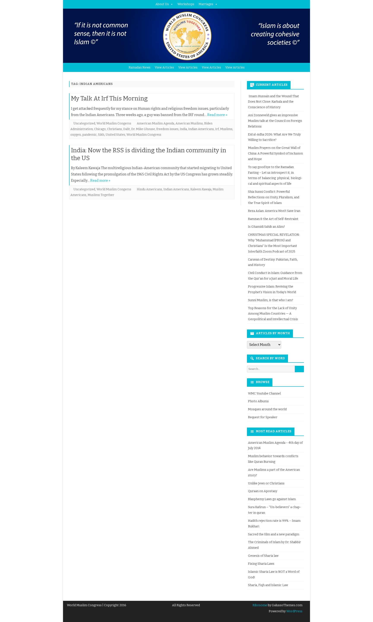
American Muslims (189, 123)
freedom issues (167, 129)
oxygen (75, 135)
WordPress (294, 611)
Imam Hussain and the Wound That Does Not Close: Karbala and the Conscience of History (273, 101)
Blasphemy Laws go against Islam (272, 499)
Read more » (217, 115)
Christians (114, 129)
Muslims (226, 129)
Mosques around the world (267, 409)
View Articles (164, 67)
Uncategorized (84, 123)
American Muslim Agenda (155, 123)
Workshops (185, 4)
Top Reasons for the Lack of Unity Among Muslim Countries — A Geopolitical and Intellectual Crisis (273, 313)
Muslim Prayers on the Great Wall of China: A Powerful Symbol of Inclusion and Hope (275, 153)
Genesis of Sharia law (263, 556)
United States (115, 135)
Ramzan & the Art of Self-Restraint (273, 219)
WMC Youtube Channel (264, 393)
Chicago (100, 129)
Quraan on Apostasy (262, 491)
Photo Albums (258, 401)
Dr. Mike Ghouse (143, 129)
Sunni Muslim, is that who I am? (270, 300)
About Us (162, 4)
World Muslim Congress (143, 135)
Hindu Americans (149, 189)
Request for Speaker (262, 417)
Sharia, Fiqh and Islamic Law (268, 585)
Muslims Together (101, 195)
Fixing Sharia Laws (261, 564)
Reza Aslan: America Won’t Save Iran (274, 211)
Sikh (101, 135)
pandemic (89, 135)
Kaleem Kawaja (200, 189)
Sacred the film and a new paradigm (273, 534)
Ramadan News (139, 67)
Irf (217, 129)
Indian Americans (201, 129)
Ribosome (260, 605)
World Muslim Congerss (113, 123)
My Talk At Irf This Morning (109, 98)
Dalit (126, 129)
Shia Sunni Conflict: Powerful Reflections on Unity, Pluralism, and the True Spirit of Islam (273, 197)
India (183, 129)
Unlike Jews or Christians (266, 483)
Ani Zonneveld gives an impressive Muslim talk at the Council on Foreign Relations (275, 120)
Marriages (206, 4)
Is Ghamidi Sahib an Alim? (266, 227)
